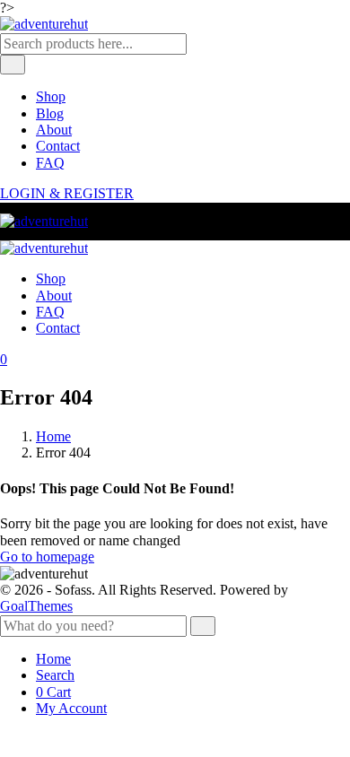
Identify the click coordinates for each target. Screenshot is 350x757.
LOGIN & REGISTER (67, 193)
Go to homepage (47, 556)
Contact (58, 145)
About (54, 129)
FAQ (50, 162)
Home (53, 436)
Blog (50, 113)
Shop (51, 96)
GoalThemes (36, 605)
